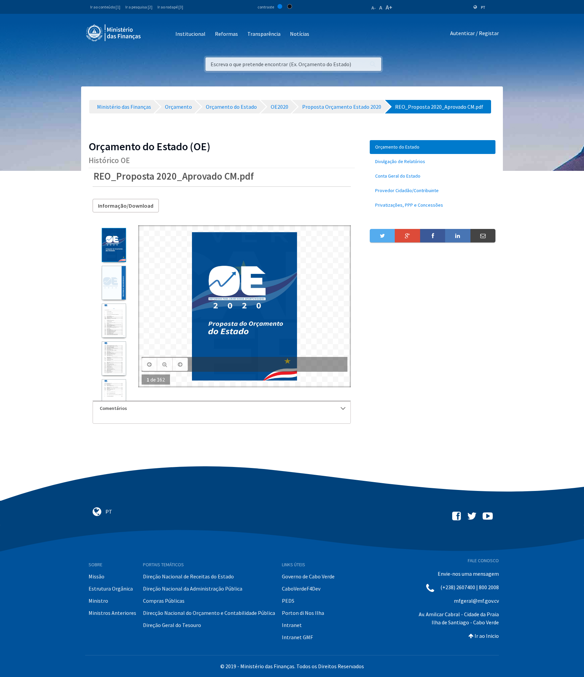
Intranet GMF (297, 637)
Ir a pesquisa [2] (138, 6)
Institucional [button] (190, 33)
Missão (96, 576)
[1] (113, 245)
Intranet (292, 625)
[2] (113, 283)
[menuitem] (432, 147)
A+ (389, 7)
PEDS (288, 600)
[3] (113, 321)
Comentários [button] (113, 408)
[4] (113, 358)
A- (373, 8)
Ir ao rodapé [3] (170, 6)
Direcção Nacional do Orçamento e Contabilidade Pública (209, 612)
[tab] (221, 408)
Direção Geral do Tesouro (172, 625)
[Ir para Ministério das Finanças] (114, 32)
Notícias (299, 33)
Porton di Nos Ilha (303, 612)
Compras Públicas (164, 600)
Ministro (98, 600)
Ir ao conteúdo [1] (105, 6)
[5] (113, 396)
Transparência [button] (264, 33)
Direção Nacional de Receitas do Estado (188, 576)
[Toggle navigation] (152, 34)
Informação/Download (125, 205)
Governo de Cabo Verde (308, 576)
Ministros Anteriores (112, 612)
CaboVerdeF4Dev (301, 588)
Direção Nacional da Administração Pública (192, 588)
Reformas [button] (226, 33)
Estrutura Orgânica (111, 588)
